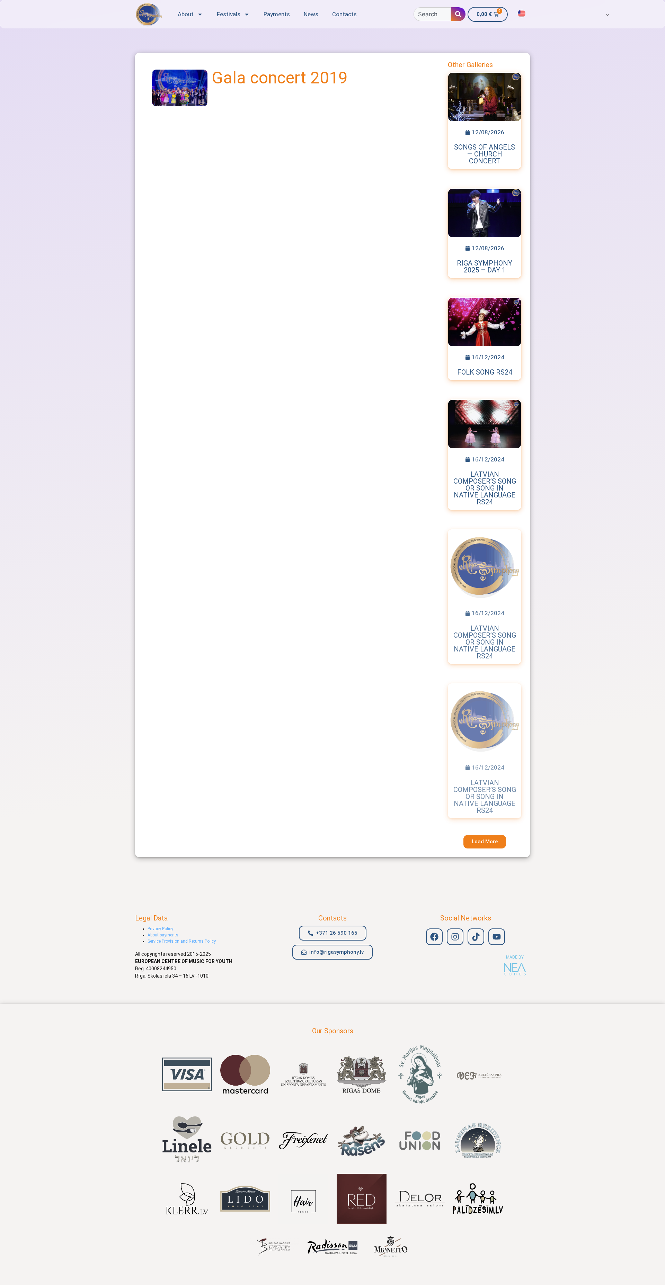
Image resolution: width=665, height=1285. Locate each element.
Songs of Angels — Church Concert (484, 154)
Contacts (344, 14)
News (311, 14)
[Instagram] (455, 936)
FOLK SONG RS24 (484, 372)
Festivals (228, 14)
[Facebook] (434, 936)
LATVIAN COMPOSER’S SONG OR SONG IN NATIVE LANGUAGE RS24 (484, 488)
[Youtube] (496, 936)
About (186, 14)
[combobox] (432, 14)
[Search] (458, 14)
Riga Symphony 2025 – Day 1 (484, 266)
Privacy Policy (160, 928)
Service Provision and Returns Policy (182, 941)
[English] (521, 13)
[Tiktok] (476, 936)
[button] (484, 841)
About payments (163, 935)
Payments (277, 14)
